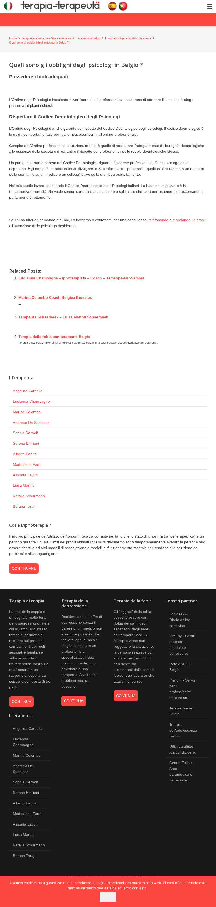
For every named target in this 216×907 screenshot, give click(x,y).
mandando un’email (189, 220)
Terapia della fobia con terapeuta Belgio (54, 336)
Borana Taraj (23, 506)
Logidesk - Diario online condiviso (179, 620)
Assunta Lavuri (25, 475)
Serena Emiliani (26, 443)
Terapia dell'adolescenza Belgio (183, 730)
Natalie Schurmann (29, 496)
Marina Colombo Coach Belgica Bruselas (55, 297)
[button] (209, 6)
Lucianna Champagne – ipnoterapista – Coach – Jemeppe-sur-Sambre (81, 278)
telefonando (158, 220)
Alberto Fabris (24, 454)
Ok (108, 897)
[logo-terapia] (68, 6)
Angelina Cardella (27, 391)
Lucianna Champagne (31, 401)
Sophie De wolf (25, 433)
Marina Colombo (27, 412)
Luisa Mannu (24, 485)
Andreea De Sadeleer (31, 422)
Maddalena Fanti (27, 464)
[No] (209, 891)
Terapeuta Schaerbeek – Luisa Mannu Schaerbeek (63, 317)
